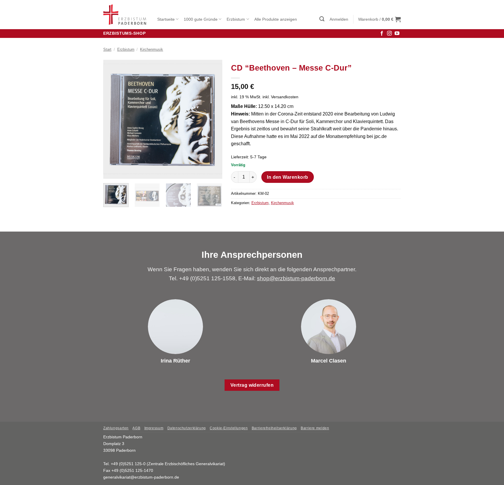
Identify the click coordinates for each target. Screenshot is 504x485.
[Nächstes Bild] (212, 119)
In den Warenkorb (287, 177)
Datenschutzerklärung (186, 428)
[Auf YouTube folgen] (397, 33)
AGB (136, 428)
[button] (321, 19)
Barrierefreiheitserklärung (274, 428)
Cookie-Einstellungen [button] (229, 428)
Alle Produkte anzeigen (275, 19)
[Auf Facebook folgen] (381, 33)
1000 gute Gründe (201, 19)
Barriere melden (315, 428)
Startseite (166, 19)
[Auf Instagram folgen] (389, 33)
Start (107, 49)
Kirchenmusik (151, 49)
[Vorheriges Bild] (113, 119)
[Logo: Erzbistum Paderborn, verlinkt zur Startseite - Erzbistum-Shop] (125, 14)
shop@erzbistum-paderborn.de (296, 278)
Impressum (154, 428)
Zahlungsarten (116, 428)
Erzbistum (236, 19)
